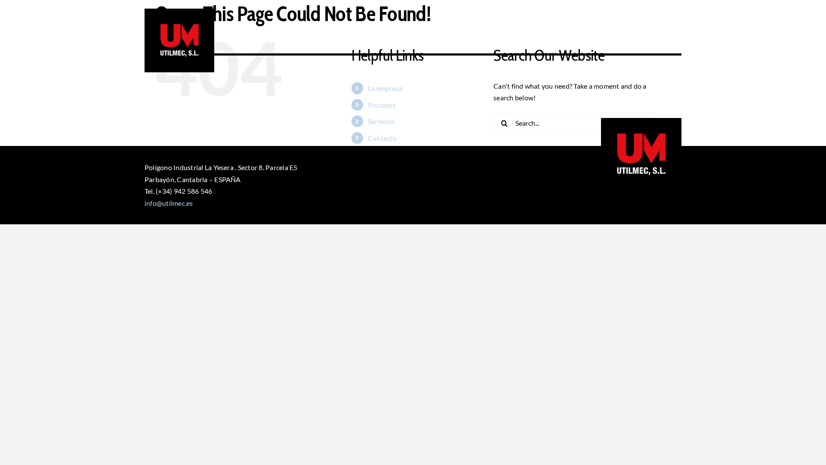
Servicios (381, 121)
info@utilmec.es (169, 203)
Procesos (382, 105)
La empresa (385, 88)
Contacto (382, 138)
